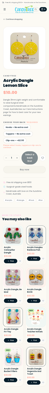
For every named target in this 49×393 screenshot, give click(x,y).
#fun (40, 200)
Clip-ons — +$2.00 (15, 140)
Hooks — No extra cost (17, 127)
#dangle (20, 200)
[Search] (36, 9)
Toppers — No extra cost (18, 133)
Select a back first (29, 158)
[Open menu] (4, 9)
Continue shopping (14, 19)
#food (31, 200)
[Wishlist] (42, 158)
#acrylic (8, 200)
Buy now (24, 169)
